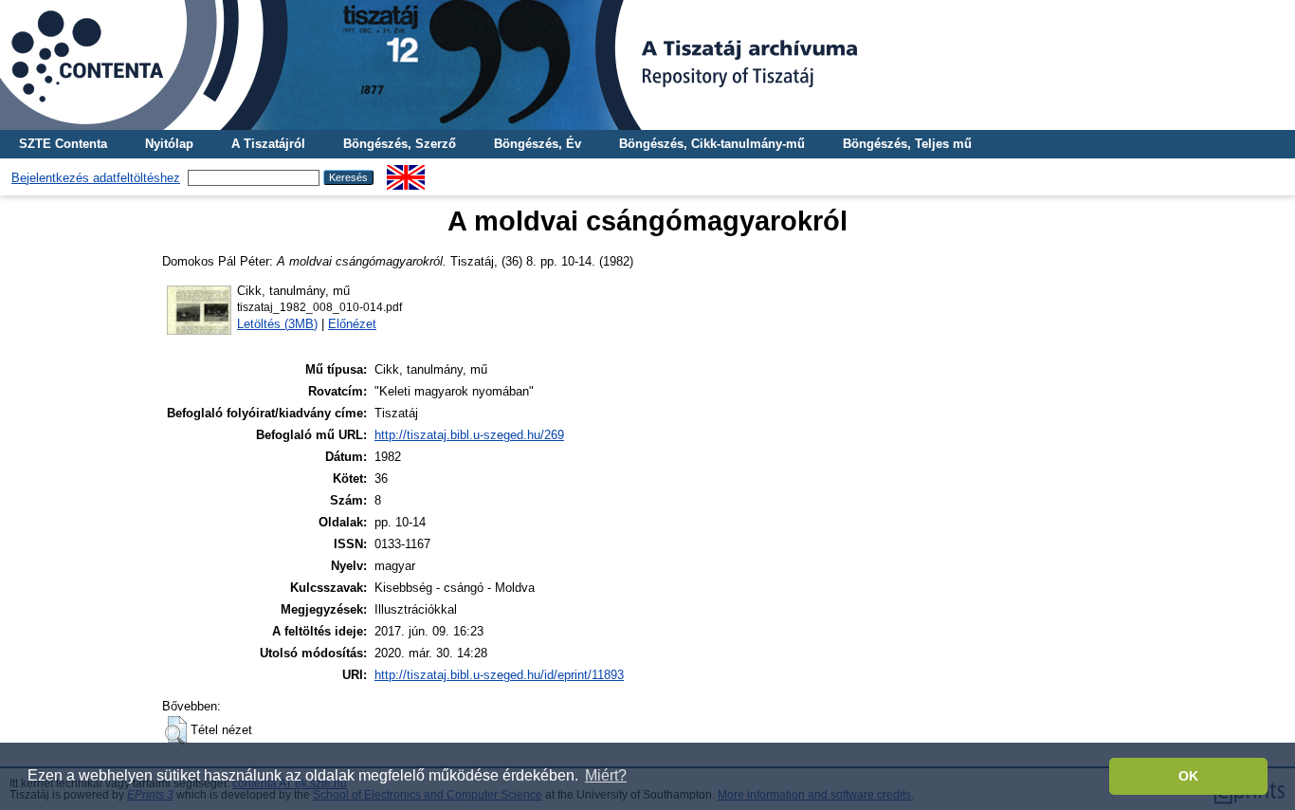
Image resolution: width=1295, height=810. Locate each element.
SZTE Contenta (63, 144)
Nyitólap (169, 144)
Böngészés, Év (537, 144)
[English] (406, 172)
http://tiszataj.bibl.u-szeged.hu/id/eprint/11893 (499, 675)
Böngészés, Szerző (399, 144)
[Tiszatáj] (647, 65)
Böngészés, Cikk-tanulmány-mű (712, 144)
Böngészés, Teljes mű (907, 144)
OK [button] (1188, 775)
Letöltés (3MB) (277, 324)
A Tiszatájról (268, 144)
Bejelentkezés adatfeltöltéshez (95, 178)
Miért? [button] (606, 775)
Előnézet (352, 324)
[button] (176, 730)
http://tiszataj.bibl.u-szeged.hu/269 (469, 435)
